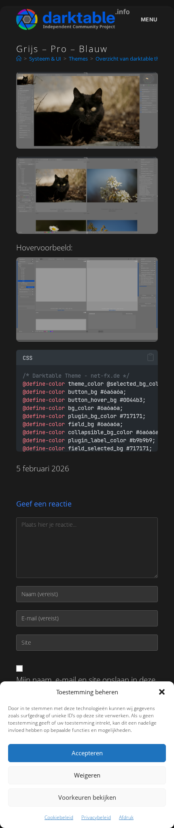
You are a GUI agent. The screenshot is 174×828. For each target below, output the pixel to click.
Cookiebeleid (59, 817)
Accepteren (87, 753)
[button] (162, 692)
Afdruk (126, 817)
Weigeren (87, 775)
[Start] (18, 58)
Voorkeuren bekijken (87, 797)
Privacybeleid (96, 817)
